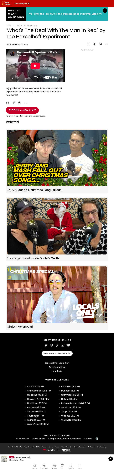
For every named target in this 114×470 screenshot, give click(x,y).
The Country (101, 447)
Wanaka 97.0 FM (36, 420)
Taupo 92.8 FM (69, 411)
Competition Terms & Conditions (64, 438)
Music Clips (32, 25)
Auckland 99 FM (35, 386)
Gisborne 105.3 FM (37, 394)
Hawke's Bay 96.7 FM (38, 399)
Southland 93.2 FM (71, 407)
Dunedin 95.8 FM (70, 390)
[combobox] (106, 44)
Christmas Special (57, 297)
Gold (57, 447)
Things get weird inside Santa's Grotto (57, 229)
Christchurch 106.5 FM (39, 390)
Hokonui (91, 447)
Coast (44, 447)
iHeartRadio (57, 371)
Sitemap (88, 438)
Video (19, 25)
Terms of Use (38, 438)
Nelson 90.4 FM (69, 399)
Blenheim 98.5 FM (70, 386)
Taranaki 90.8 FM (36, 411)
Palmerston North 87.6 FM (75, 403)
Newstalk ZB (13, 447)
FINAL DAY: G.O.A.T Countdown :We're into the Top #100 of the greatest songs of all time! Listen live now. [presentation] (57, 14)
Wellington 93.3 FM (71, 420)
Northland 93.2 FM (37, 403)
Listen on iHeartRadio (57, 459)
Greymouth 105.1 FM (72, 394)
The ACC (36, 447)
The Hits (27, 447)
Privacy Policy (22, 438)
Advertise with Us (57, 367)
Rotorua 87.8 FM (36, 407)
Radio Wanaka (80, 447)
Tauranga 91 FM (35, 415)
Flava (51, 447)
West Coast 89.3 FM (38, 424)
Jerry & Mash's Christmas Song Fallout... (57, 161)
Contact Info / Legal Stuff (57, 363)
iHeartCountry (66, 447)
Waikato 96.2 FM (70, 415)
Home (8, 25)
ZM (21, 447)
